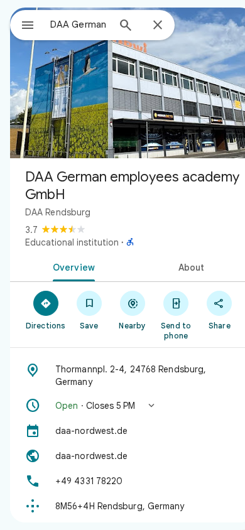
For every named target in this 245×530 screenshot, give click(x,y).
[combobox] (79, 24)
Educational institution (72, 242)
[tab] (71, 266)
